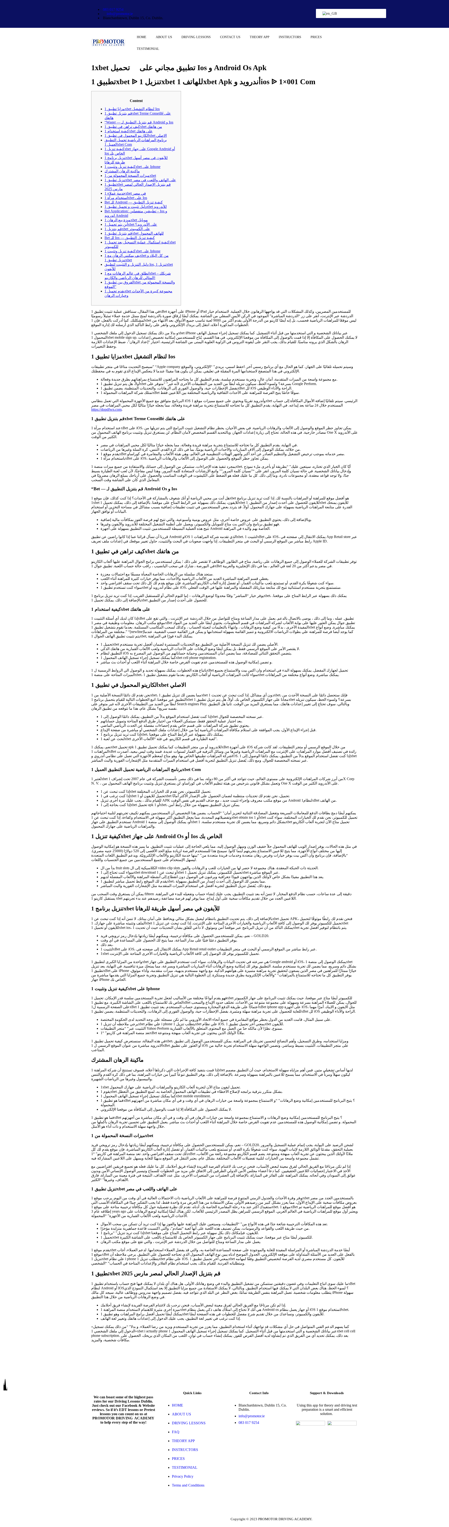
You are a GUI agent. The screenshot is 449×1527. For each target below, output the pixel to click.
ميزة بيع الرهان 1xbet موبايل (126, 220)
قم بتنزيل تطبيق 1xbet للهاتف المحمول (134, 233)
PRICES (316, 37)
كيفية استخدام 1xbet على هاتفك (129, 131)
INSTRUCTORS (290, 37)
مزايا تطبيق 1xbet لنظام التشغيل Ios (132, 109)
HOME (141, 37)
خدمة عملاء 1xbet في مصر (125, 193)
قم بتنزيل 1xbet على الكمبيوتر (127, 229)
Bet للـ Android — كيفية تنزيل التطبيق (134, 202)
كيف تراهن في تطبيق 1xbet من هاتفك (133, 127)
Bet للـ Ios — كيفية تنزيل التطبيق (130, 238)
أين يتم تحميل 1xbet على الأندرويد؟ (131, 224)
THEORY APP (259, 37)
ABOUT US (164, 37)
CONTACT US (230, 37)
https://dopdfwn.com (106, 409)
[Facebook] (342, 7)
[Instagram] (342, 19)
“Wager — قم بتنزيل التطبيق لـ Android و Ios (139, 122)
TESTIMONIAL (148, 49)
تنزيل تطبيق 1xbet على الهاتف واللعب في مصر (140, 180)
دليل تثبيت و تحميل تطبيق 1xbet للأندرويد (136, 207)
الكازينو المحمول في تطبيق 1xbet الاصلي (136, 136)
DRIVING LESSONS (196, 37)
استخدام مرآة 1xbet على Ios (126, 198)
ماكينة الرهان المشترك (122, 171)
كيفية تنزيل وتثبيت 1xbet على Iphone (132, 167)
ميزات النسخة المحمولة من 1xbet (130, 176)
